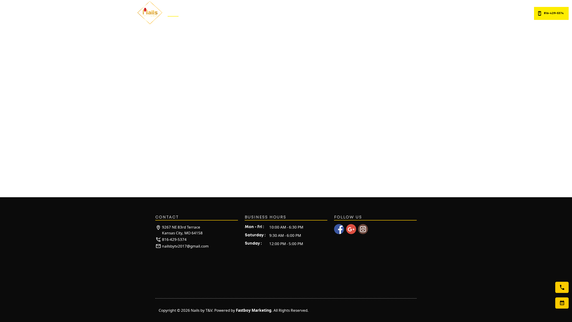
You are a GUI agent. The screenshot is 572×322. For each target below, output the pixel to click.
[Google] (351, 229)
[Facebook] (339, 229)
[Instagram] (363, 229)
